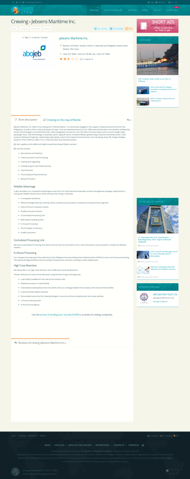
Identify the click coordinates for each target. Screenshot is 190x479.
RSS (130, 28)
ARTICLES (59, 445)
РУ (172, 2)
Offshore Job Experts (163, 294)
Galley (157, 10)
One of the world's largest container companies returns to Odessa (163, 89)
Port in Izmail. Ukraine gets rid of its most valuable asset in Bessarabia (163, 253)
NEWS (47, 445)
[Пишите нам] (13, 2)
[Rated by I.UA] (172, 471)
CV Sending (118, 28)
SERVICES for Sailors (79, 445)
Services (132, 10)
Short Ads (172, 10)
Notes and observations (150, 245)
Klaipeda (166, 301)
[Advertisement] (66, 96)
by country (102, 28)
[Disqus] (72, 383)
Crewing (94, 10)
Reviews (161, 2)
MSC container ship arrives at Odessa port (162, 99)
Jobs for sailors (113, 10)
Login (152, 2)
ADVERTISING (102, 445)
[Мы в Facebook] (20, 2)
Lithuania (157, 301)
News (145, 10)
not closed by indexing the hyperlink (96, 451)
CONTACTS (118, 445)
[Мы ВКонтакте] (17, 2)
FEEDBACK (134, 445)
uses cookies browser (163, 458)
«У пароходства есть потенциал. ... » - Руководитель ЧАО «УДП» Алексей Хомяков (156, 239)
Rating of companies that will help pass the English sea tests (162, 268)
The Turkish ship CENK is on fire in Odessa (154, 80)
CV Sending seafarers (33, 2)
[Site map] (142, 445)
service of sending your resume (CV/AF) (59, 314)
